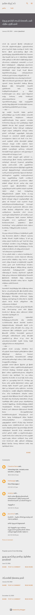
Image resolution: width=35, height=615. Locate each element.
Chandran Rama (13, 466)
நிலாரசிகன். (21, 31)
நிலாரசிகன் (11, 514)
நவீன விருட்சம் (9, 3)
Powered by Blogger (18, 610)
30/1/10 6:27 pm (13, 475)
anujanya (10, 493)
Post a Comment (7, 540)
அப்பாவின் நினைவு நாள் (13, 577)
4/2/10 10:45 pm (13, 535)
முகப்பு (4, 8)
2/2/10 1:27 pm (13, 487)
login (12, 8)
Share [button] (28, 452)
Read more (29, 567)
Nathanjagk (11, 481)
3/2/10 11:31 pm (13, 508)
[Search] (27, 3)
